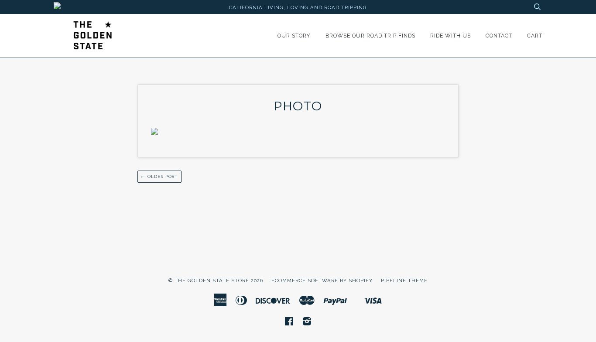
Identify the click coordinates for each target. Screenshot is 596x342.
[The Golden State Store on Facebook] (289, 323)
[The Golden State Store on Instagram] (307, 323)
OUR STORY (294, 35)
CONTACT (499, 35)
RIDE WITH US (450, 35)
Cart (534, 35)
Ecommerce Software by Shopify (322, 280)
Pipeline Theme (404, 280)
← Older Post (159, 176)
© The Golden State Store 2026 (215, 280)
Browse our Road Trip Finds (370, 35)
